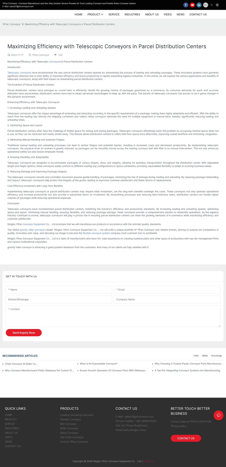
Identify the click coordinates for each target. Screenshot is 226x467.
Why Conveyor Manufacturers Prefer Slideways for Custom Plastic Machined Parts (39, 370)
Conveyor (54, 61)
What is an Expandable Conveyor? (98, 363)
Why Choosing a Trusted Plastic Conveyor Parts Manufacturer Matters (189, 363)
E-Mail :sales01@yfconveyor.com (17, 6)
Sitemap (149, 461)
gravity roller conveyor (32, 229)
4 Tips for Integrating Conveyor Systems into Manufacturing (187, 370)
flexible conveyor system (96, 233)
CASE (196, 355)
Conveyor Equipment (34, 224)
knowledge (216, 355)
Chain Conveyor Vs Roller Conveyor (21, 363)
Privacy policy (178, 426)
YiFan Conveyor (11, 24)
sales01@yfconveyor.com (139, 416)
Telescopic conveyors (19, 72)
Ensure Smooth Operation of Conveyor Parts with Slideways (112, 370)
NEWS (205, 355)
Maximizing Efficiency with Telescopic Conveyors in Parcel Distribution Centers (70, 24)
